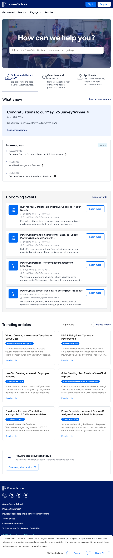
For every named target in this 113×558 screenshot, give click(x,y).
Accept (77, 553)
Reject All (99, 553)
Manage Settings (55, 553)
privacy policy (72, 539)
